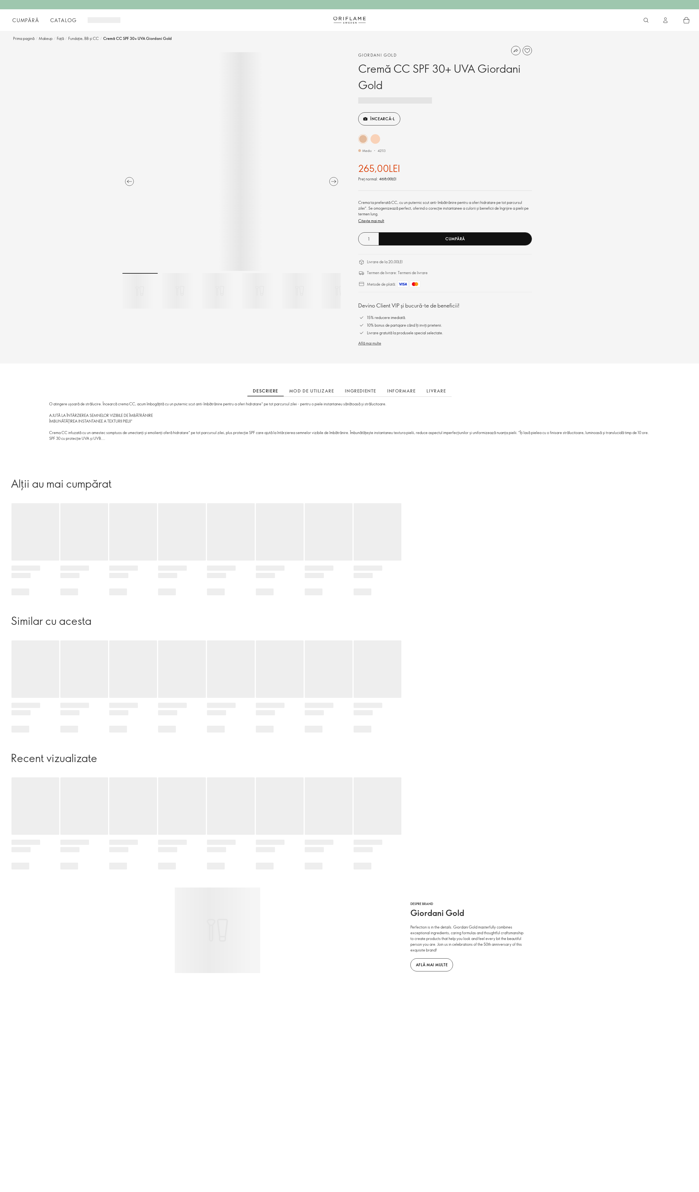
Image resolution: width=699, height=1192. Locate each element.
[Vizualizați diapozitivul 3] (220, 291)
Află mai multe (369, 343)
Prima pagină (23, 38)
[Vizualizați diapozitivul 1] (140, 291)
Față (60, 38)
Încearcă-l (382, 118)
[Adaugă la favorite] (527, 50)
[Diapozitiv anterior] (129, 181)
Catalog (63, 20)
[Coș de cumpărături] (686, 20)
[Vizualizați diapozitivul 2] (180, 291)
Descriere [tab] (265, 391)
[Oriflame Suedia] (349, 20)
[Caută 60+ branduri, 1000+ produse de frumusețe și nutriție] (646, 20)
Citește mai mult (371, 220)
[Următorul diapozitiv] (333, 181)
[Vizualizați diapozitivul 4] (259, 291)
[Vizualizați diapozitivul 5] (299, 291)
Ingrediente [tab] (360, 391)
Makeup (45, 38)
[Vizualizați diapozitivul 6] (339, 291)
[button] (363, 139)
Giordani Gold (377, 55)
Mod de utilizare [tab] (311, 391)
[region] (231, 161)
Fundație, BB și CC (83, 38)
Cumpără (25, 20)
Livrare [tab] (436, 391)
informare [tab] (401, 391)
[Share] (515, 50)
